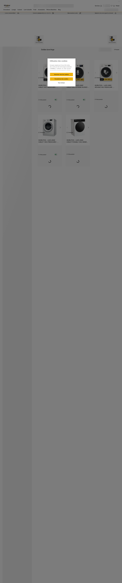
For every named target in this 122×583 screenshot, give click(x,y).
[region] (61, 72)
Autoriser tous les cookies (61, 74)
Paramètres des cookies (61, 79)
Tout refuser (61, 82)
